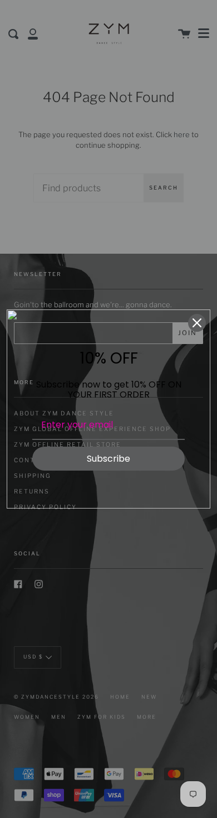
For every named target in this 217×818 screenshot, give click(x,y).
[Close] (197, 322)
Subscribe (108, 458)
